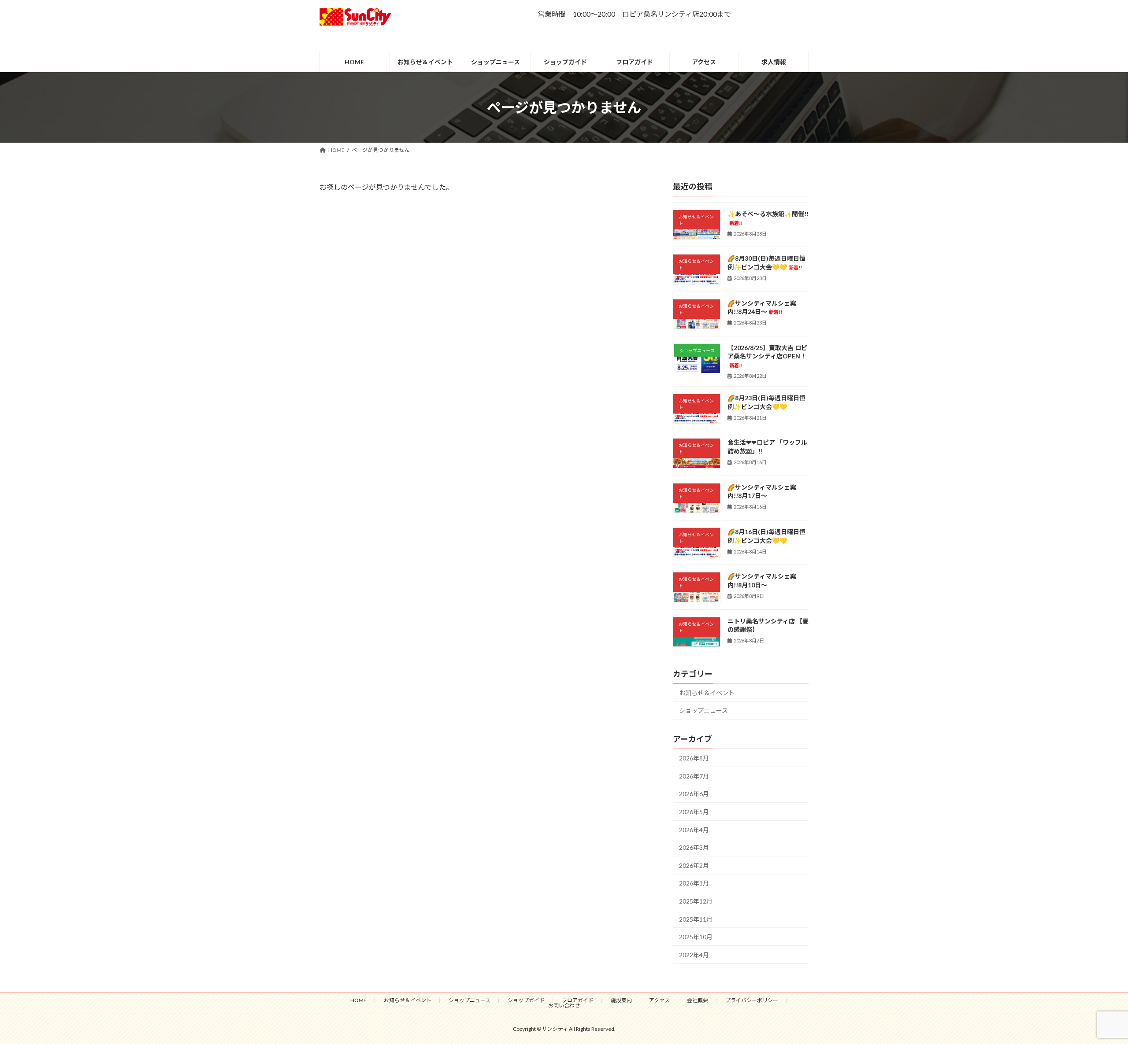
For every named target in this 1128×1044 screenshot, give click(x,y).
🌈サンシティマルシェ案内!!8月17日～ (761, 491)
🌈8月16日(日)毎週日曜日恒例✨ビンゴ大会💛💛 (766, 536)
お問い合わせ (564, 1005)
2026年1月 (694, 883)
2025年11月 (695, 919)
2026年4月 (694, 830)
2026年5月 (694, 811)
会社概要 (697, 1000)
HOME (358, 1000)
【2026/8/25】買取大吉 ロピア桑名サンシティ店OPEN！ (767, 356)
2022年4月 (694, 955)
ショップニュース (703, 711)
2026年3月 (694, 848)
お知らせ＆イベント (707, 693)
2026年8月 (694, 758)
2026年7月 (694, 776)
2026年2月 (694, 865)
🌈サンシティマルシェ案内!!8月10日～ (761, 581)
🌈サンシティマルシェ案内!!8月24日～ (761, 307)
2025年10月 (695, 937)
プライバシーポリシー (751, 1000)
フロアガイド (578, 1000)
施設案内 (621, 1000)
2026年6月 (694, 794)
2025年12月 (695, 901)
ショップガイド (526, 1000)
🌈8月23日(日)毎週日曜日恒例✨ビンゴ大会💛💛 (766, 402)
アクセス (659, 1000)
